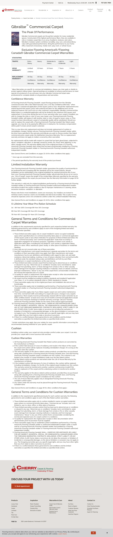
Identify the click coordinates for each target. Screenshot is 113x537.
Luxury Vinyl (14, 504)
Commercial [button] (28, 10)
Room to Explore (72, 506)
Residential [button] (42, 10)
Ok (93, 533)
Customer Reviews (73, 508)
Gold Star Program (73, 514)
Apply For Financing (92, 512)
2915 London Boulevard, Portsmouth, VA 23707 (33, 521)
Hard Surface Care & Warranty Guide (54, 508)
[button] (109, 10)
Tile (12, 512)
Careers (80, 10)
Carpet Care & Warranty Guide (55, 504)
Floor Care (14, 514)
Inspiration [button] (55, 10)
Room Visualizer (34, 504)
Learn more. (62, 534)
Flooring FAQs (34, 508)
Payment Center (48, 3)
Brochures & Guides (35, 510)
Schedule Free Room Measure (92, 509)
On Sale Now (14, 517)
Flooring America (15, 18)
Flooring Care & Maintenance (53, 512)
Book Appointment (23, 486)
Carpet (13, 508)
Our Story (70, 504)
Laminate (13, 510)
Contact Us (90, 10)
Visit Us (60, 3)
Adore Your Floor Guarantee (72, 511)
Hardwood (14, 506)
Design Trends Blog (35, 506)
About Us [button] (68, 10)
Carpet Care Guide (28, 18)
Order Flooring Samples (93, 506)
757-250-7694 (106, 3)
